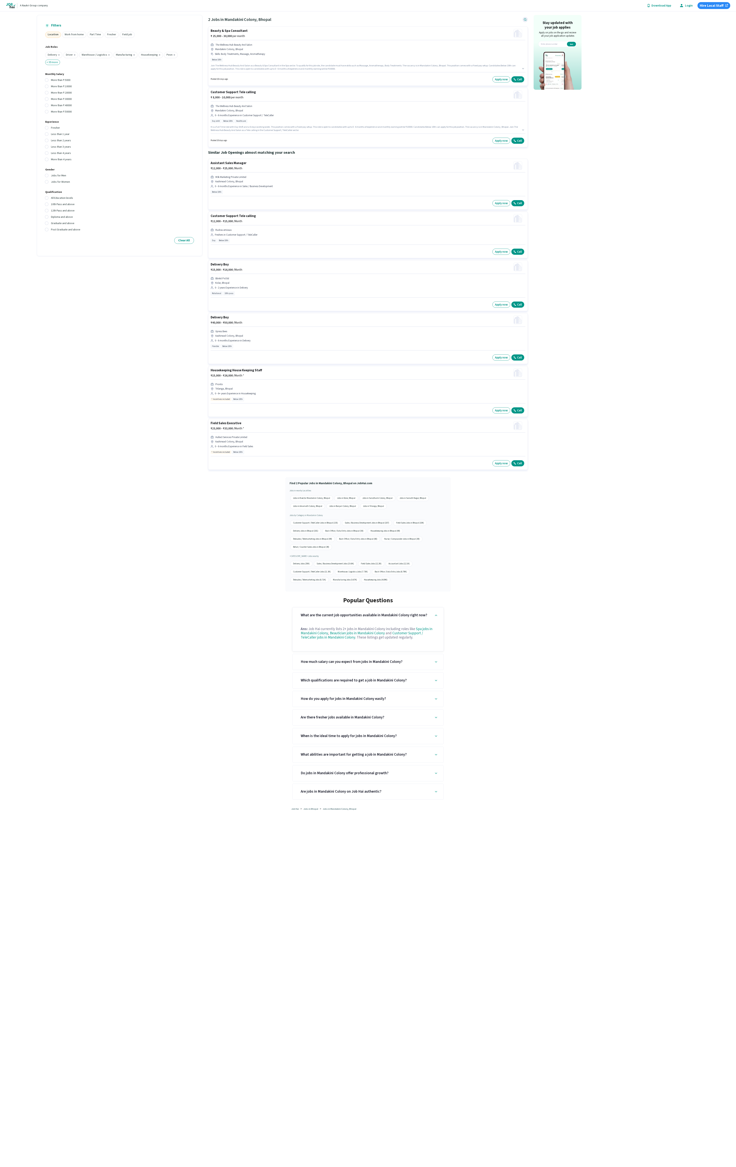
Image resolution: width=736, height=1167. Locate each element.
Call (519, 79)
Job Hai (295, 809)
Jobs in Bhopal (310, 809)
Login (689, 5)
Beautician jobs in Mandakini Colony (357, 633)
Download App (661, 5)
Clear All (184, 240)
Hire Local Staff (712, 5)
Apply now (501, 79)
